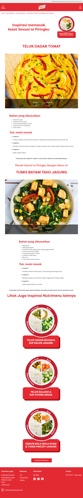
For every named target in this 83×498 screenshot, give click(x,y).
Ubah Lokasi (78, 475)
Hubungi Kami (24, 477)
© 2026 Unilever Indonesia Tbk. (14, 490)
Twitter (38, 479)
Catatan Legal (5, 484)
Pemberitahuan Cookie (8, 477)
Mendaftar (36, 475)
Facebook (42, 479)
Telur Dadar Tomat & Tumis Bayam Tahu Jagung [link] (40, 13)
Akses (3, 482)
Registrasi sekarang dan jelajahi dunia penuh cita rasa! (66, 1)
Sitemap (22, 480)
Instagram (34, 479)
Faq (21, 475)
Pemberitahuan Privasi (7, 475)
